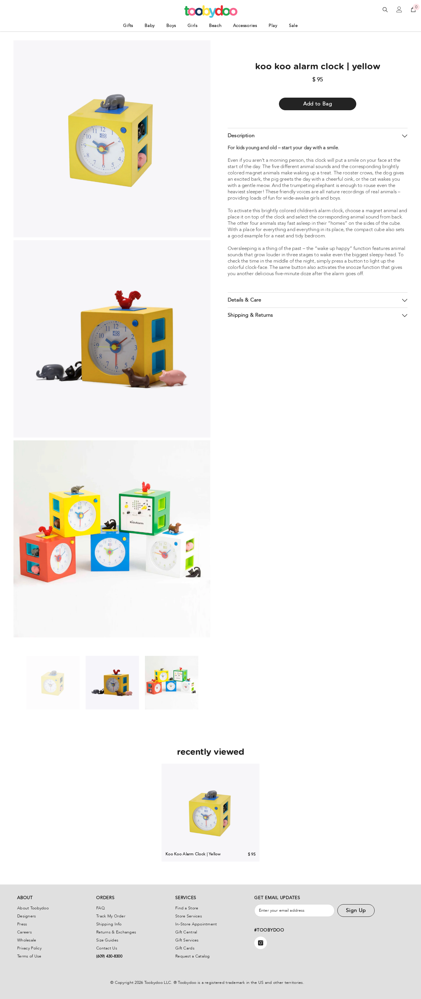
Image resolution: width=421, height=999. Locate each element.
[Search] (385, 9)
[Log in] (399, 9)
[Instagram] (260, 943)
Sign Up (356, 910)
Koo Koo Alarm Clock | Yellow (193, 854)
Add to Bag (317, 103)
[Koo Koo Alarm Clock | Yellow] (210, 812)
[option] (53, 682)
